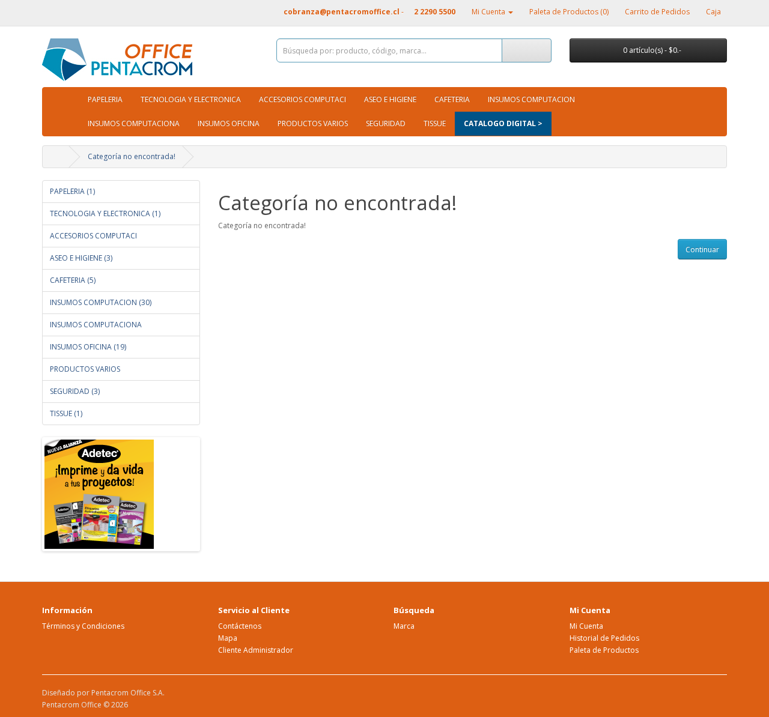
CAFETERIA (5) (73, 280)
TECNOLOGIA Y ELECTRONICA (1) (105, 213)
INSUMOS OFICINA (229, 123)
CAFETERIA (452, 99)
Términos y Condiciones (83, 626)
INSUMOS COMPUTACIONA (134, 123)
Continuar (702, 249)
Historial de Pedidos (604, 638)
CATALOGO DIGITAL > (503, 123)
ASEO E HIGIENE (390, 99)
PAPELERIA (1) (72, 191)
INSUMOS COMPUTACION (531, 99)
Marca (404, 626)
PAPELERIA (105, 99)
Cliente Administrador (255, 650)
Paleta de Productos (604, 650)
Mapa (227, 638)
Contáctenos (239, 626)
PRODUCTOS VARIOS (313, 123)
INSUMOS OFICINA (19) (88, 347)
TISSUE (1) (66, 413)
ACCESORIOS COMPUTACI (302, 99)
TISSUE (435, 123)
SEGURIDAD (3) (75, 391)
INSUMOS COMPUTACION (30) (100, 302)
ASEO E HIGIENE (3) (81, 258)
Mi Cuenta (586, 626)
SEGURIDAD (386, 123)
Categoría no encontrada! (131, 156)
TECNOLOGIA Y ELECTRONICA (191, 99)
